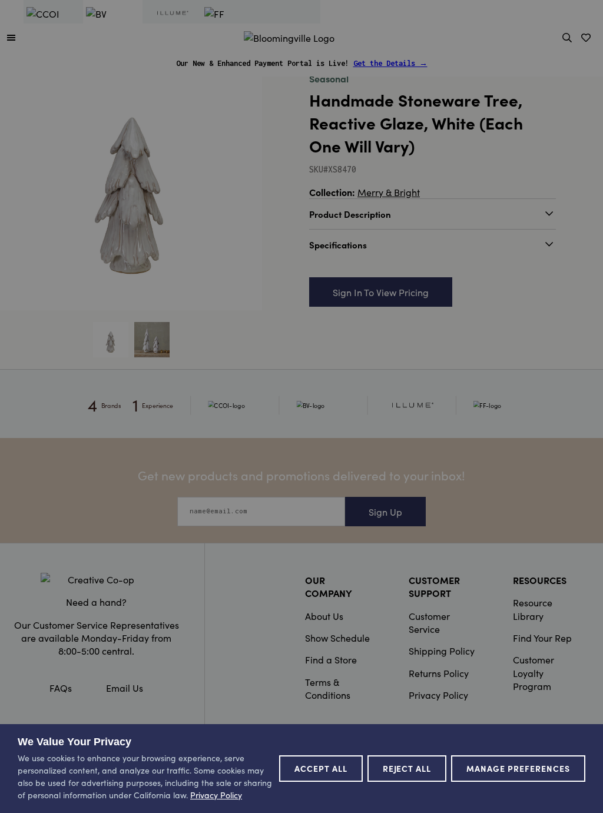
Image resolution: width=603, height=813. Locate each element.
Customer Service (429, 622)
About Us (324, 615)
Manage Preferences (518, 768)
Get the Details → (390, 63)
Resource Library (532, 609)
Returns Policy (439, 672)
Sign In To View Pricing (381, 292)
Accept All (320, 768)
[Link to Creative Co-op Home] (96, 579)
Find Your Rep (542, 637)
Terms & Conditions (327, 688)
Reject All (407, 768)
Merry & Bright (388, 191)
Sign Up (385, 511)
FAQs (60, 687)
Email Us (124, 687)
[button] (11, 37)
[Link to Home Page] (289, 35)
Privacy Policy (438, 694)
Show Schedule (337, 637)
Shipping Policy (442, 650)
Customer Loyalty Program (533, 672)
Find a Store (331, 659)
